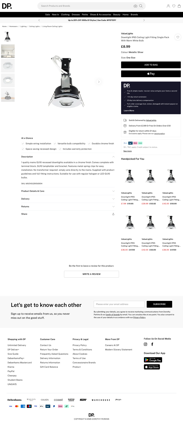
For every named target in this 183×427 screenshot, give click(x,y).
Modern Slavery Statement (118, 349)
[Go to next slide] (99, 82)
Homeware (13, 26)
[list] (68, 82)
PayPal (11, 371)
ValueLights (127, 33)
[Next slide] (144, 20)
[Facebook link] (152, 344)
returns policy (159, 134)
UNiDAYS (12, 384)
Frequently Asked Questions (54, 354)
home (4, 26)
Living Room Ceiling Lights (52, 26)
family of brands (113, 314)
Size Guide (13, 354)
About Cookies (80, 354)
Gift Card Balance (49, 367)
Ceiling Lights (34, 26)
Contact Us (45, 345)
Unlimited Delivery (17, 345)
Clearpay (12, 375)
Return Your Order (49, 349)
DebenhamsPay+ (16, 358)
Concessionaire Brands (84, 362)
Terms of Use (79, 358)
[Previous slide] (39, 20)
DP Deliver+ (13, 349)
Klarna (11, 367)
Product (77, 367)
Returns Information (50, 362)
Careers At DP (112, 345)
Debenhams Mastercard (20, 362)
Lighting (23, 26)
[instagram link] (145, 344)
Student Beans (15, 380)
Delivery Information (50, 358)
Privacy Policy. (139, 317)
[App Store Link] (153, 363)
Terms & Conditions (82, 349)
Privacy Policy (80, 345)
